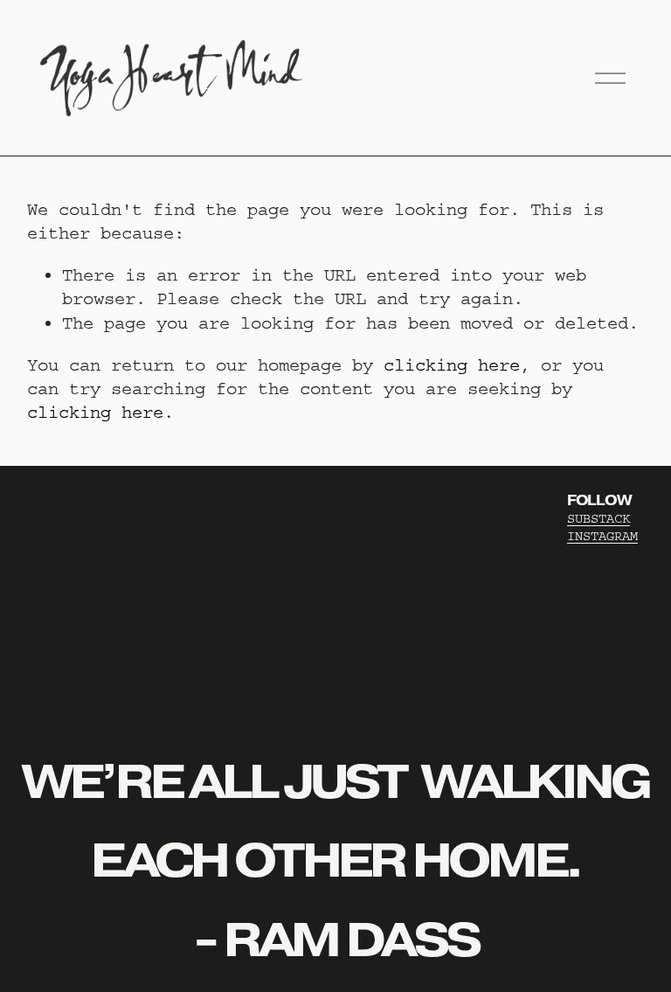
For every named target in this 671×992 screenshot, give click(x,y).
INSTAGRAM (602, 536)
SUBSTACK (598, 518)
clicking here (452, 365)
